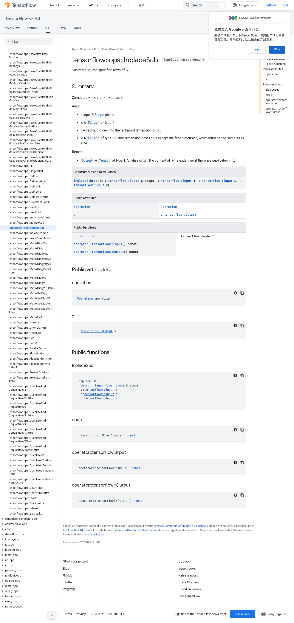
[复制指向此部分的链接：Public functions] (113, 352)
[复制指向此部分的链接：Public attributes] (114, 270)
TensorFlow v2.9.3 (22, 18)
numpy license (95, 534)
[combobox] (204, 5)
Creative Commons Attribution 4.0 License (180, 525)
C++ (48, 28)
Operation (169, 207)
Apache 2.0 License (80, 530)
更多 (141, 5)
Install (54, 5)
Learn (71, 5)
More (77, 28)
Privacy (81, 614)
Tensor (93, 123)
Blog (66, 568)
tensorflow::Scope (123, 181)
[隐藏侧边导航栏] (52, 615)
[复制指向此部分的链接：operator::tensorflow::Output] (134, 485)
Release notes (188, 575)
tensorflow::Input (176, 181)
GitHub (270, 5)
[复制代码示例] (242, 292)
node (77, 236)
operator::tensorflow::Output (99, 252)
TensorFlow (79, 49)
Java (62, 28)
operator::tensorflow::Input (98, 244)
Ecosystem (116, 5)
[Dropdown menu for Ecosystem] (129, 5)
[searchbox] (29, 41)
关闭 (257, 50)
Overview (12, 28)
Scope (99, 115)
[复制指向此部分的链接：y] (78, 315)
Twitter (68, 582)
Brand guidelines (190, 589)
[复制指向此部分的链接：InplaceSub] (97, 365)
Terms (67, 614)
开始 (277, 50)
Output (87, 160)
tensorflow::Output (180, 214)
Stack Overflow (189, 582)
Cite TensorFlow (189, 596)
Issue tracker (187, 568)
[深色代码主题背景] (235, 292)
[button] (28, 518)
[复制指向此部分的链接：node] (86, 420)
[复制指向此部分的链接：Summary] (98, 87)
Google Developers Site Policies (137, 530)
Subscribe (242, 614)
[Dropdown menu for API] (99, 5)
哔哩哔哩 (69, 589)
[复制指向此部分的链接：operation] (95, 283)
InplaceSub (83, 181)
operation (82, 207)
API (91, 5)
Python (32, 28)
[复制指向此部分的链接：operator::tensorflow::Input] (130, 452)
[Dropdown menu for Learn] (80, 5)
